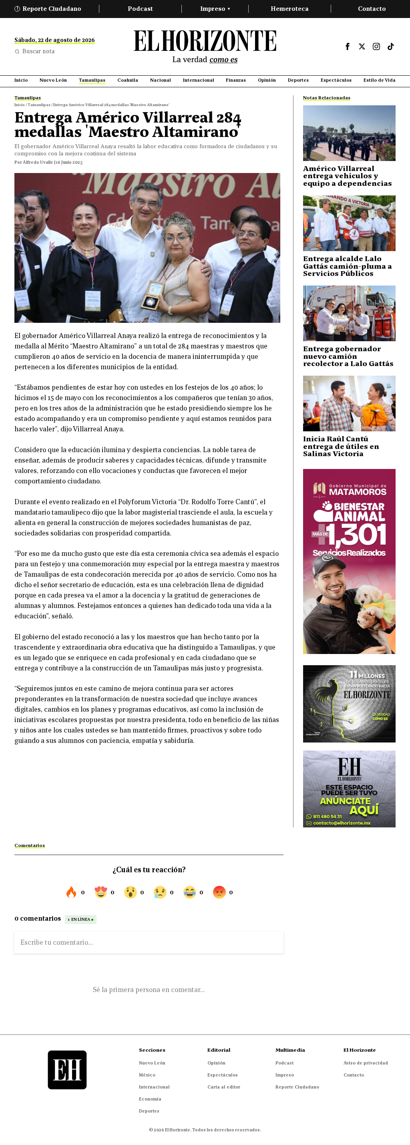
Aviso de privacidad (366, 1063)
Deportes (149, 1111)
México (147, 1075)
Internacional (154, 1087)
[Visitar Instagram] (376, 46)
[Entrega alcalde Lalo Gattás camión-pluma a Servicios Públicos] (349, 223)
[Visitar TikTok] (391, 46)
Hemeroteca (290, 8)
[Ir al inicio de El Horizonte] (205, 46)
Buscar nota (38, 51)
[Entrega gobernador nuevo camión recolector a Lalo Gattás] (349, 313)
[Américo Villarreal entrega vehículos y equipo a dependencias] (349, 133)
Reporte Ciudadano (49, 8)
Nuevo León (152, 1063)
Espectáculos (222, 1075)
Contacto (372, 8)
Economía (150, 1099)
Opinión (216, 1063)
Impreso (215, 8)
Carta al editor (223, 1087)
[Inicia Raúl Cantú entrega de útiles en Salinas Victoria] (349, 403)
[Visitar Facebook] (347, 46)
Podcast (140, 8)
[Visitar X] (362, 46)
